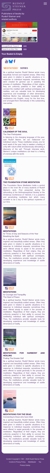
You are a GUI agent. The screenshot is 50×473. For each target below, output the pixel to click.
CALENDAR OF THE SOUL (15, 131)
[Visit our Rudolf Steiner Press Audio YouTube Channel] (19, 41)
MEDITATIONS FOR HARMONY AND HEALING (24, 354)
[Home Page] (14, 9)
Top (40, 462)
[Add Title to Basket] (10, 128)
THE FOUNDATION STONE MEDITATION (21, 182)
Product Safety (25, 465)
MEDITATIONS (9, 231)
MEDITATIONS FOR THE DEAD (17, 414)
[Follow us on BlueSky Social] (11, 62)
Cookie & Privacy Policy (17, 462)
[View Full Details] (9, 125)
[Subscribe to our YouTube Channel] (6, 62)
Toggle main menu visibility (45, 3)
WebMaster (32, 462)
